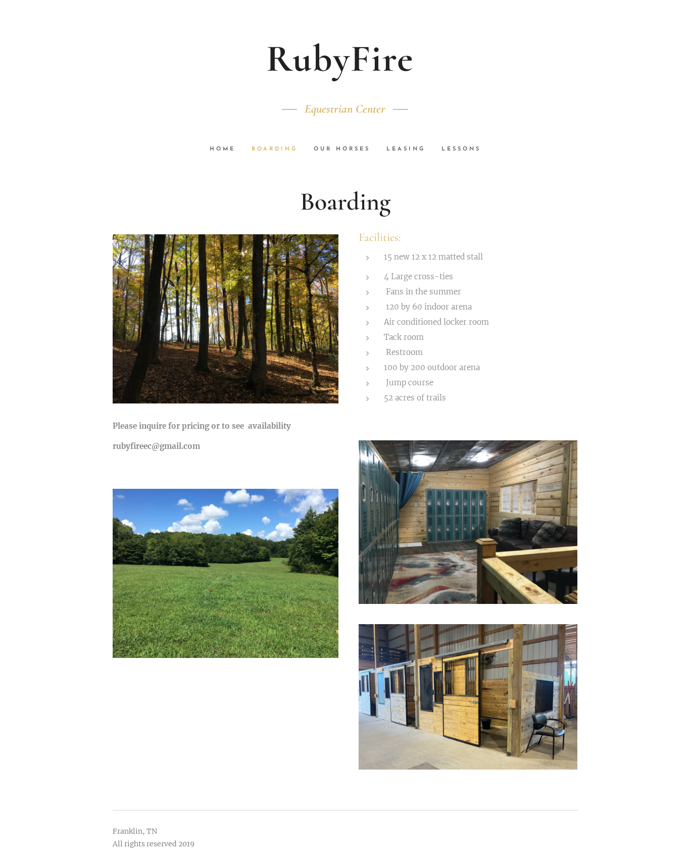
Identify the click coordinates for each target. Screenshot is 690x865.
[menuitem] (226, 149)
